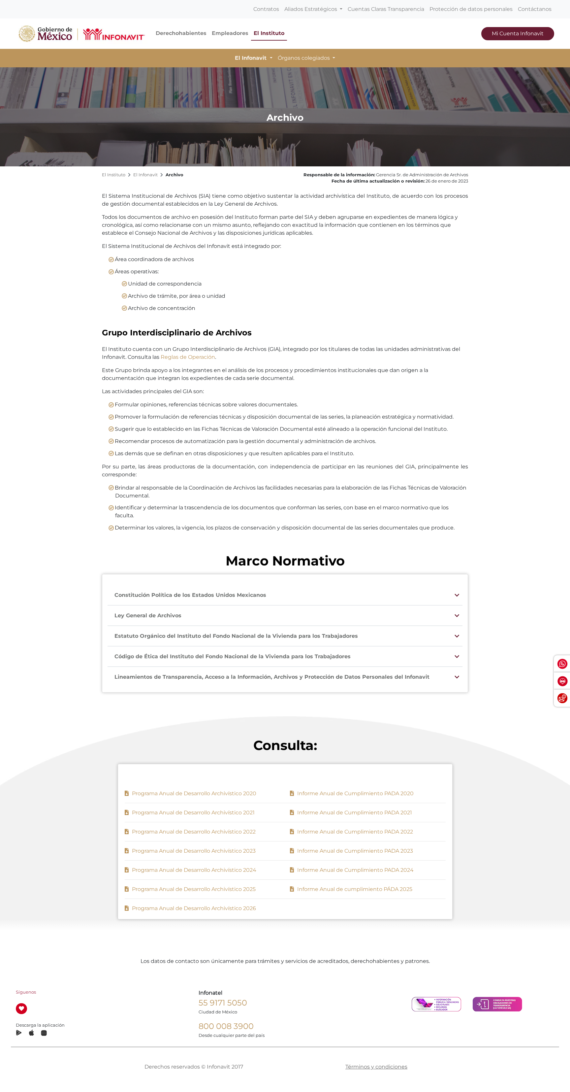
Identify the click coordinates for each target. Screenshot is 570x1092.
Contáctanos (535, 9)
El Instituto (269, 33)
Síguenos (26, 992)
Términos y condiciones (376, 1067)
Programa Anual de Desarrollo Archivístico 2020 (193, 793)
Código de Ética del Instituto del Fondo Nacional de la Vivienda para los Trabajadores (232, 656)
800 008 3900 (226, 1026)
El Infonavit (145, 174)
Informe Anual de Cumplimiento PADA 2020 (355, 793)
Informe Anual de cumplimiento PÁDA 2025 (354, 889)
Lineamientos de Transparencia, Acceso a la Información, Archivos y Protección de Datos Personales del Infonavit (271, 677)
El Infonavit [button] (251, 58)
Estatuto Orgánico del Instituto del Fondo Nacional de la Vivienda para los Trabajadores (236, 636)
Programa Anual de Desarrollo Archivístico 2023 (193, 851)
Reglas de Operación (188, 357)
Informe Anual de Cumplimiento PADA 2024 (355, 870)
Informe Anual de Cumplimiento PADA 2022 (354, 832)
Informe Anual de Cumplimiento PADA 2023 (354, 851)
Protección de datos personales (471, 9)
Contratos (266, 9)
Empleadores (230, 33)
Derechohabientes (181, 33)
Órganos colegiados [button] (304, 58)
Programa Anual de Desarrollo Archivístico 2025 (193, 889)
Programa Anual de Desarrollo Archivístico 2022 (193, 832)
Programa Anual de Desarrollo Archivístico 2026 (193, 908)
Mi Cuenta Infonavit (518, 33)
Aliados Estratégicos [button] (311, 9)
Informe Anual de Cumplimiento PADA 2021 (354, 812)
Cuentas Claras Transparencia (386, 9)
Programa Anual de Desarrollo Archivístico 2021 (193, 812)
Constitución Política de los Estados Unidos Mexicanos (190, 595)
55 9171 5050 (223, 1002)
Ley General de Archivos (147, 615)
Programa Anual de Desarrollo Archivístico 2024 (193, 870)
